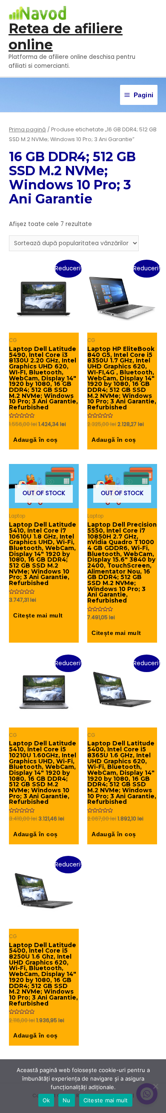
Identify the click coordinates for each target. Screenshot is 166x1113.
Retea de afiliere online (66, 36)
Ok (46, 1100)
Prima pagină (27, 129)
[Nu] (155, 1086)
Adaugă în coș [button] (35, 440)
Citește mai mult (38, 615)
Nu (67, 1100)
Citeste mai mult (105, 1100)
